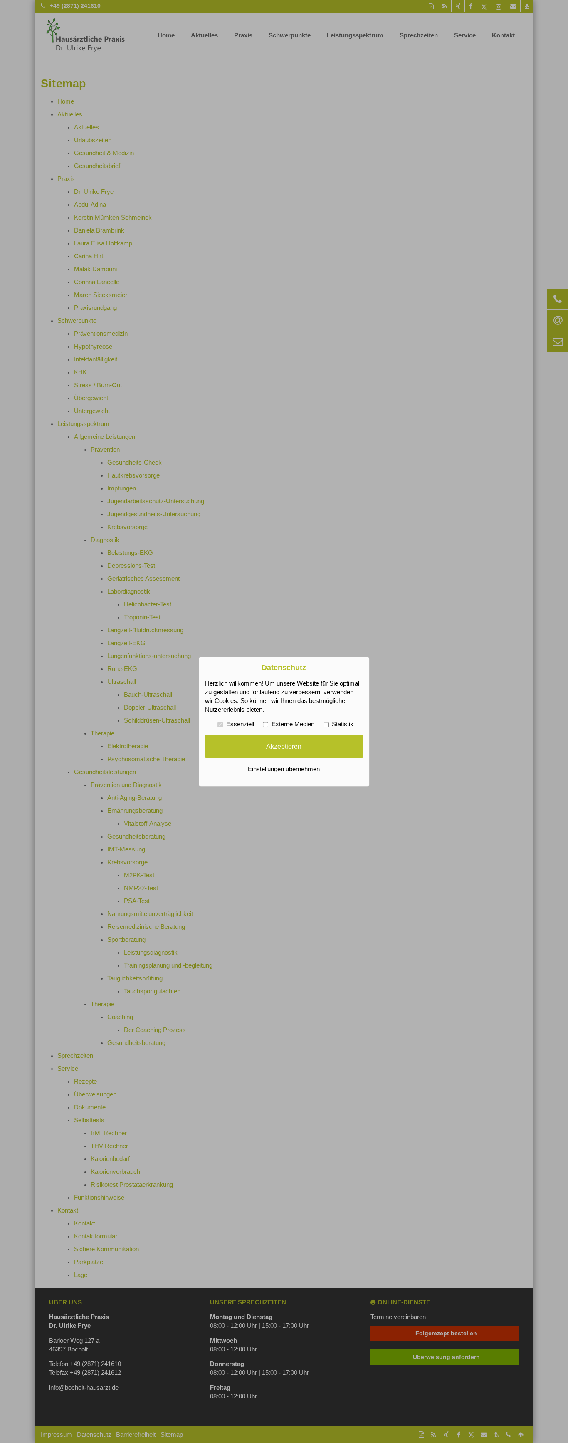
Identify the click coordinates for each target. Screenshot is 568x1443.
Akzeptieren (283, 746)
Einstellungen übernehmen (284, 769)
